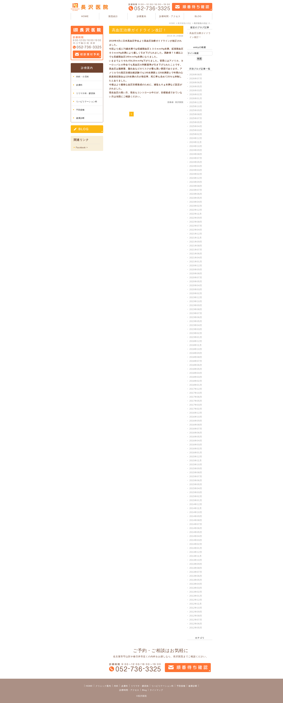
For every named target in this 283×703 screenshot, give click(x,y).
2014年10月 (195, 512)
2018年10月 (195, 349)
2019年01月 (195, 337)
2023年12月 (195, 178)
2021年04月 (195, 257)
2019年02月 (195, 333)
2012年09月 (195, 611)
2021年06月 (195, 253)
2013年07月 (195, 572)
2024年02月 (195, 174)
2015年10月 (195, 464)
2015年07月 (195, 476)
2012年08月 (195, 615)
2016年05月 (195, 436)
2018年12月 (195, 341)
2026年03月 (195, 90)
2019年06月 (195, 317)
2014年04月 (195, 536)
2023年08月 (195, 186)
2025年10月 (195, 106)
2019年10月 (195, 301)
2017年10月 (195, 393)
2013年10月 (195, 560)
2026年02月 (195, 94)
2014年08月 (195, 520)
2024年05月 (195, 162)
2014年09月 (195, 516)
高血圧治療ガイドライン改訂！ (139, 30)
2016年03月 (195, 444)
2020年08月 (195, 273)
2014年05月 (195, 532)
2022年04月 (195, 229)
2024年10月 (195, 146)
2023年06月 (195, 194)
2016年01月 (195, 452)
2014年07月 (195, 524)
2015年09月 (195, 468)
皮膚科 (79, 85)
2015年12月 (195, 456)
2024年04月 (195, 166)
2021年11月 (195, 237)
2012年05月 (195, 627)
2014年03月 (195, 540)
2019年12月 (195, 297)
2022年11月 (195, 214)
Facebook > (82, 147)
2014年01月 (195, 548)
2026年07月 (195, 78)
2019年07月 (195, 313)
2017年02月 (195, 409)
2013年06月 (195, 576)
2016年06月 (195, 432)
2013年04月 (195, 584)
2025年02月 (195, 134)
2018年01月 (195, 385)
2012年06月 (195, 623)
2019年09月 (195, 305)
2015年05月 (195, 484)
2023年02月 (195, 206)
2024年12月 (195, 138)
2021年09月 (195, 241)
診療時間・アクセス (169, 16)
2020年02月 (195, 293)
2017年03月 (195, 405)
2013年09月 (195, 564)
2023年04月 (195, 202)
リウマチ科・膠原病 (85, 93)
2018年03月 (195, 377)
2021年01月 (195, 261)
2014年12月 (195, 504)
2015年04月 (195, 488)
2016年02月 (195, 448)
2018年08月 (195, 357)
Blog (144, 690)
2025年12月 (195, 102)
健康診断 (80, 118)
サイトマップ (156, 690)
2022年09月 (195, 218)
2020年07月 (195, 277)
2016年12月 (195, 412)
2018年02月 (195, 381)
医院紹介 (113, 16)
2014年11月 (195, 508)
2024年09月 (195, 150)
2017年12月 (195, 389)
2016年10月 (195, 416)
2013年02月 (195, 592)
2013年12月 (195, 552)
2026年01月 (195, 98)
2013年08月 (195, 568)
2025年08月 (195, 114)
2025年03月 (195, 130)
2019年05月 (195, 321)
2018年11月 (195, 345)
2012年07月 (195, 619)
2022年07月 (195, 225)
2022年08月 (195, 221)
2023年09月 (195, 182)
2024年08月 (195, 154)
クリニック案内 (103, 686)
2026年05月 (195, 86)
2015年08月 (195, 472)
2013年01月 (195, 596)
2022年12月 (195, 210)
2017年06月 (195, 397)
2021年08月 (195, 245)
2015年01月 (195, 500)
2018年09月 (195, 353)
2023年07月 (195, 190)
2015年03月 (195, 492)
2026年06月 (195, 82)
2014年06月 (195, 528)
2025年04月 (195, 126)
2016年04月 (195, 440)
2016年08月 (195, 424)
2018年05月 (195, 369)
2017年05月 (195, 401)
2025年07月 (195, 118)
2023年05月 (195, 198)
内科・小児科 (82, 76)
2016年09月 (195, 420)
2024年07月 (195, 158)
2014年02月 (195, 544)
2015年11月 (195, 460)
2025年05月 (195, 122)
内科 (116, 686)
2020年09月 (195, 269)
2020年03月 (195, 289)
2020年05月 (195, 281)
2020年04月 (195, 285)
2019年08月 (195, 309)
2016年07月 (195, 428)
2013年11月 (195, 556)
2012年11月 (195, 603)
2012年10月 (195, 607)
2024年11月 (195, 142)
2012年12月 (195, 600)
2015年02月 (195, 496)
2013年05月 (195, 580)
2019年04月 (195, 325)
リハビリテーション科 (86, 101)
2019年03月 (195, 329)
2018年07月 (195, 361)
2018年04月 (195, 373)
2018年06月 (195, 365)
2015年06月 (195, 480)
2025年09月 (195, 110)
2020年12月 (195, 265)
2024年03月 (195, 170)
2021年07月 (195, 249)
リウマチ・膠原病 (140, 686)
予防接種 (80, 110)
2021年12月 (195, 233)
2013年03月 (195, 588)
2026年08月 (195, 74)
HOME (85, 16)
